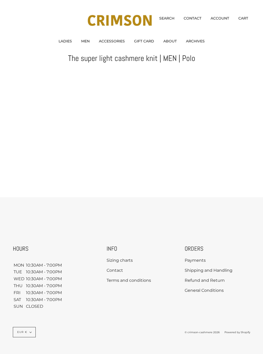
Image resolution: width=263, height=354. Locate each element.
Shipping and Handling (208, 270)
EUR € (22, 332)
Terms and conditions (129, 280)
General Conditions (204, 290)
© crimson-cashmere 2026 (202, 332)
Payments (195, 260)
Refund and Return (205, 280)
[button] (65, 41)
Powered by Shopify (237, 332)
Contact (115, 270)
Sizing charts (120, 260)
